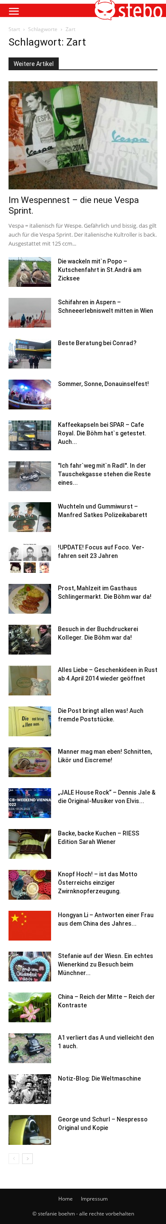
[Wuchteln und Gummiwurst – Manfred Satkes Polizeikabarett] (30, 517)
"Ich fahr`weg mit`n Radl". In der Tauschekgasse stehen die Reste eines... (104, 474)
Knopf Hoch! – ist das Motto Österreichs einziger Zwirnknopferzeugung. (97, 883)
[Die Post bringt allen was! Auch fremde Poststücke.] (30, 721)
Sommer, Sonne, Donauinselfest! (103, 383)
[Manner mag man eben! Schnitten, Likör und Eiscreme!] (30, 762)
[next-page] (27, 1158)
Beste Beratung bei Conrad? (97, 343)
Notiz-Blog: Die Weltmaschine (99, 1078)
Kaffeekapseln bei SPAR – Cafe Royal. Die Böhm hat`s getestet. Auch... (102, 433)
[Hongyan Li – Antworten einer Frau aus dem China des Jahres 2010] (30, 926)
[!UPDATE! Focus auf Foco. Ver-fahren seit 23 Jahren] (30, 558)
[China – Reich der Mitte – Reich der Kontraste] (30, 1007)
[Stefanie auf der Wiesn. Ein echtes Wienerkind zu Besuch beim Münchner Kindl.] (30, 966)
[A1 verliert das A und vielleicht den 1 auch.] (30, 1048)
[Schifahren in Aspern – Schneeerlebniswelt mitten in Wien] (30, 313)
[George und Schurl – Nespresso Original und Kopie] (30, 1130)
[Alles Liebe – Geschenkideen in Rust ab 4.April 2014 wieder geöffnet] (30, 680)
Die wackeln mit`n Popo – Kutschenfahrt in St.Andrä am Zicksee (99, 270)
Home (65, 1198)
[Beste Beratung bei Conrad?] (30, 354)
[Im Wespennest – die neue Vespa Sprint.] (83, 135)
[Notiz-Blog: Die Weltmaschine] (30, 1089)
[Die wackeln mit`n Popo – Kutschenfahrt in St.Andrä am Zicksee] (30, 272)
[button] (13, 11)
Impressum (94, 1198)
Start (14, 29)
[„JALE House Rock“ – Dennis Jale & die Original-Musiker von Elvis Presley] (30, 803)
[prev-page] (14, 1158)
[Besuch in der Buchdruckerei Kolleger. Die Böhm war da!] (30, 640)
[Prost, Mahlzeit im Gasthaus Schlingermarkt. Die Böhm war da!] (30, 599)
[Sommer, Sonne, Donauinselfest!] (30, 394)
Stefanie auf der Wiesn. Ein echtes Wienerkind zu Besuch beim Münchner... (105, 964)
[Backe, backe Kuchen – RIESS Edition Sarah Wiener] (30, 844)
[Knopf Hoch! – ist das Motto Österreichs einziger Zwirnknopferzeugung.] (30, 885)
